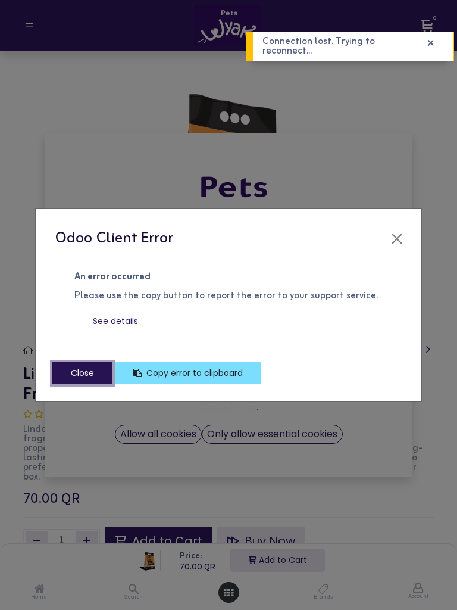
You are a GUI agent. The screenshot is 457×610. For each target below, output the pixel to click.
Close (82, 373)
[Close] (397, 239)
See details (115, 321)
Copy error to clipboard (194, 373)
